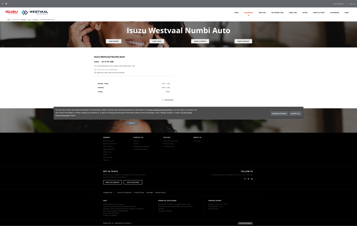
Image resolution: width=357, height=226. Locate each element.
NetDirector (107, 223)
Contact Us (36, 19)
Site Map (150, 192)
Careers (136, 144)
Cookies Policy (168, 146)
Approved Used (108, 149)
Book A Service (108, 141)
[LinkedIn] (252, 179)
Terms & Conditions (170, 141)
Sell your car (107, 157)
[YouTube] (6, 3)
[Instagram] (248, 179)
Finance (106, 160)
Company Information (141, 146)
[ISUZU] (12, 12)
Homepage (23, 19)
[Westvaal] (34, 12)
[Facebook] (2, 3)
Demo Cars (107, 152)
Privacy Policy (168, 144)
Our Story (197, 141)
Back (9, 19)
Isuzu (29, 19)
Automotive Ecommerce (123, 223)
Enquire (136, 141)
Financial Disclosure (140, 149)
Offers (105, 154)
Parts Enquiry (108, 146)
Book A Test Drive (109, 144)
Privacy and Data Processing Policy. (160, 110)
